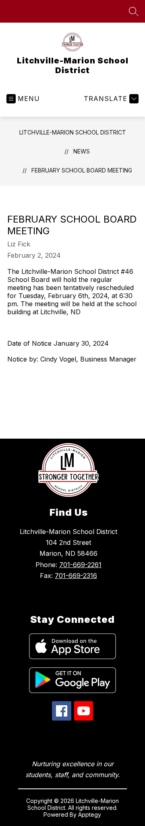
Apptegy (89, 814)
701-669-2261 (80, 565)
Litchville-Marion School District (72, 132)
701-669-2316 (76, 576)
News (81, 151)
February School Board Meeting (81, 170)
